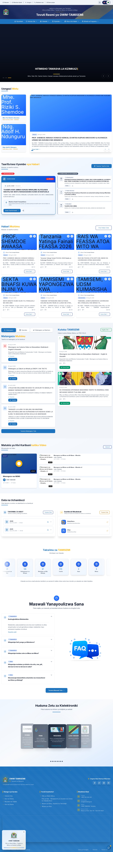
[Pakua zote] (47, 519)
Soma (66, 183)
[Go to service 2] (51, 759)
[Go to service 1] (49, 759)
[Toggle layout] (24, 832)
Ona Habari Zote (103, 226)
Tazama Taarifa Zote (102, 164)
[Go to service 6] (58, 759)
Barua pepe (51, 2)
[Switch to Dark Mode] (100, 2)
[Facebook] (94, 781)
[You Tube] (108, 781)
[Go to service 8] (63, 759)
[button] (27, 622)
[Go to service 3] (53, 759)
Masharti (95, 847)
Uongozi (29, 2)
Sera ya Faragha (83, 848)
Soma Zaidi (35, 147)
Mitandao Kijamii (17, 2)
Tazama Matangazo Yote (28, 429)
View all (107, 445)
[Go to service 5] (56, 759)
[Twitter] (99, 781)
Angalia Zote (105, 327)
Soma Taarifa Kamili (11, 208)
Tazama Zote (48, 510)
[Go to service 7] (60, 759)
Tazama (14, 357)
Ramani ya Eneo (106, 847)
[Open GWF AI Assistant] (108, 847)
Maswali (6, 2)
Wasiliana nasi (40, 2)
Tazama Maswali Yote (55, 688)
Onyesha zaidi (12, 630)
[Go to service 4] (54, 759)
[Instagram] (104, 781)
